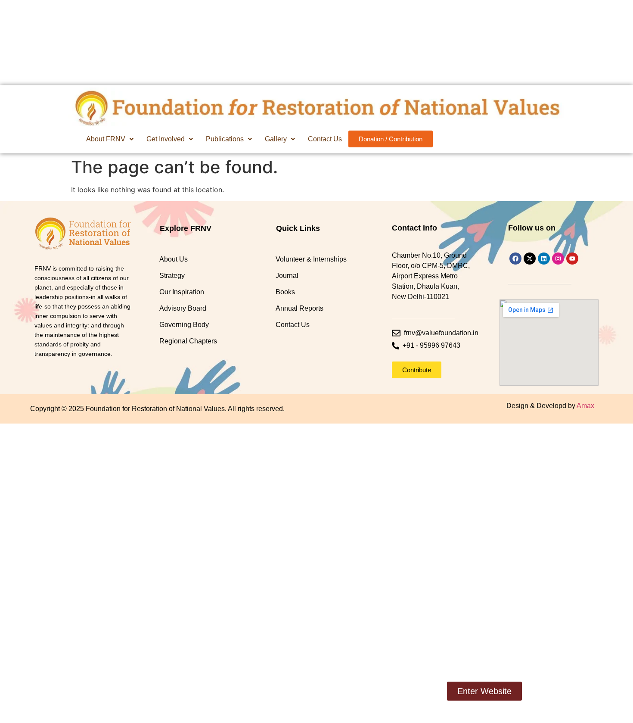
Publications (225, 139)
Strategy (172, 275)
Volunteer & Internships (311, 259)
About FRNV (105, 139)
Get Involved (165, 139)
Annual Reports (299, 308)
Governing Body (184, 324)
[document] (316, 573)
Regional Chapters (188, 341)
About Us (173, 259)
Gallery (276, 139)
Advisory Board (182, 308)
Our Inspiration (181, 292)
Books (285, 292)
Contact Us (325, 139)
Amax (585, 405)
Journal (287, 275)
